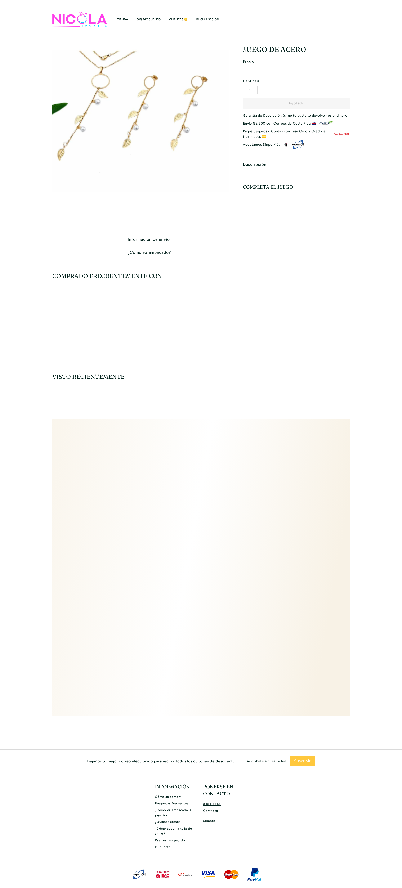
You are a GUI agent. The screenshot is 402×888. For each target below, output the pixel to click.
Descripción (254, 164)
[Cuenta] (344, 19)
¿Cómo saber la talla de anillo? (173, 831)
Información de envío (149, 239)
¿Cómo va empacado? (149, 252)
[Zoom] (140, 121)
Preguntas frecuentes (171, 803)
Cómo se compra (168, 797)
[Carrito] (349, 19)
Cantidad (251, 81)
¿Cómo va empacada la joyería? (173, 812)
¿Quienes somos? (168, 822)
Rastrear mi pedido (170, 840)
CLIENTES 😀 (178, 19)
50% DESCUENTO (149, 19)
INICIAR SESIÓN (207, 19)
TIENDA (122, 19)
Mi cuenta (162, 847)
